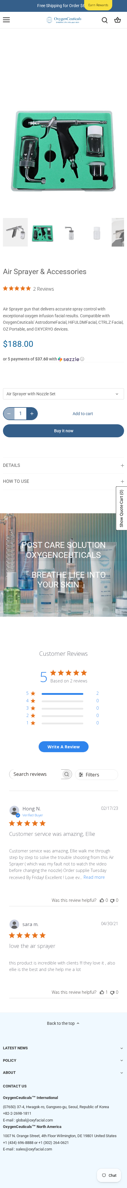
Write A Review (64, 747)
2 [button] (49, 210)
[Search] (104, 20)
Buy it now (63, 430)
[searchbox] (35, 774)
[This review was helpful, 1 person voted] (102, 992)
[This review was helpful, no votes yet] (102, 900)
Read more (94, 877)
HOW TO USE (16, 481)
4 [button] (61, 210)
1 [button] (43, 210)
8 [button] (84, 210)
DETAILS (11, 465)
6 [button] (72, 210)
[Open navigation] (6, 19)
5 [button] (66, 210)
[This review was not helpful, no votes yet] (112, 900)
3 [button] (55, 210)
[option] (63, 145)
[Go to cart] (117, 20)
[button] (63, 359)
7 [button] (78, 210)
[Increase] (32, 413)
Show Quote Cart (121, 508)
